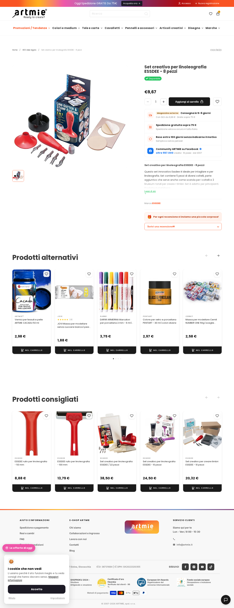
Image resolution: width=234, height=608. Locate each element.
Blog (72, 550)
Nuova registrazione (208, 3)
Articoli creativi (171, 28)
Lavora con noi (78, 539)
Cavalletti (112, 28)
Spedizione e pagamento (34, 527)
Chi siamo (75, 527)
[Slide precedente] (59, 291)
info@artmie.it (185, 544)
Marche (211, 28)
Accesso (186, 3)
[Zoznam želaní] (210, 13)
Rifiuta (12, 598)
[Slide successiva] (90, 291)
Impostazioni (58, 598)
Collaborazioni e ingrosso (84, 533)
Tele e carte (90, 28)
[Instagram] (193, 566)
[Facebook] (185, 566)
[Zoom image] (69, 122)
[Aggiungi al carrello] (31, 350)
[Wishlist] (217, 101)
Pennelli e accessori (139, 28)
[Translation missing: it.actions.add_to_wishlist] (46, 274)
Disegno (194, 28)
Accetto (36, 589)
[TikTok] (210, 566)
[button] (113, 358)
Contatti (74, 544)
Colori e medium (64, 28)
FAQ (22, 539)
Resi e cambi (27, 533)
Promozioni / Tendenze (30, 28)
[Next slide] (218, 255)
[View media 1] (18, 176)
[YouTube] (202, 566)
